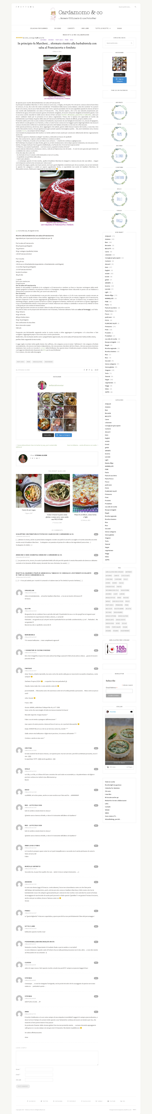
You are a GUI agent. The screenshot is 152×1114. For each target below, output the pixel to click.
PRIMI (28, 361)
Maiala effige (109, 295)
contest (42, 348)
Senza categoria (110, 364)
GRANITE (108, 283)
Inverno (51, 40)
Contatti (71, 28)
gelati (107, 280)
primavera (119, 605)
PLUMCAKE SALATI (111, 323)
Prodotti (108, 333)
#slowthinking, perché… (113, 819)
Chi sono (57, 28)
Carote (116, 575)
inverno (108, 594)
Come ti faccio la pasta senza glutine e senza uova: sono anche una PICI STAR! (57, 517)
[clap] (108, 767)
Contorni (108, 261)
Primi (66, 40)
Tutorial (107, 376)
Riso (71, 40)
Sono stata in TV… (111, 816)
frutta (119, 586)
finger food (110, 586)
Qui (17, 231)
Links (106, 804)
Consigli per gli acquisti (112, 258)
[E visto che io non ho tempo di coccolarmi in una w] (70, 398)
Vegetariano (49, 361)
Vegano (115, 631)
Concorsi (109, 579)
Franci (27, 911)
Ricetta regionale (111, 348)
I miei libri (85, 28)
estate (107, 273)
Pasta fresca (109, 311)
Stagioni (107, 370)
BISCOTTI (108, 249)
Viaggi (107, 386)
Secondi (107, 361)
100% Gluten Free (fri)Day (114, 572)
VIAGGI (119, 28)
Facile (121, 583)
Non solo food (118, 601)
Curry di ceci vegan (28, 510)
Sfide (118, 623)
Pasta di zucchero (111, 308)
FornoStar (113, 712)
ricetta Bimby (119, 608)
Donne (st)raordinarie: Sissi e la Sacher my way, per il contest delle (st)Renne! (36, 446)
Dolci (106, 267)
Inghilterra (125, 590)
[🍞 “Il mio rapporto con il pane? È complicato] (70, 425)
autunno (109, 575)
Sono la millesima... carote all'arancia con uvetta (82, 445)
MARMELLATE (109, 298)
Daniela (24, 131)
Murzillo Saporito (32, 866)
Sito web (18, 1080)
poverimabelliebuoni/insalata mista (39, 942)
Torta (106, 373)
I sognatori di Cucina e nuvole (37, 650)
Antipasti (108, 236)
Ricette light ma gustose (113, 785)
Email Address (111, 688)
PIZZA (107, 320)
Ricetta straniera (110, 351)
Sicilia (124, 623)
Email (18, 1075)
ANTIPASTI (129, 572)
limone (122, 594)
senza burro (118, 612)
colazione (108, 255)
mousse (126, 597)
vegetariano (109, 383)
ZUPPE (107, 392)
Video (107, 389)
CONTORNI (118, 579)
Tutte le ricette (102, 28)
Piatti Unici (20, 361)
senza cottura (111, 616)
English (107, 270)
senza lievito (120, 619)
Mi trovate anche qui (112, 797)
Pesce (107, 314)
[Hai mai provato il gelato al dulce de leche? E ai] (44, 398)
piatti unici (59, 40)
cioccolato (125, 575)
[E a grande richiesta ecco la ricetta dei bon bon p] (44, 411)
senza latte (110, 619)
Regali (107, 345)
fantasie (28, 668)
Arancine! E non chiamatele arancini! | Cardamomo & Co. (39, 555)
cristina (28, 748)
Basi (106, 242)
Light (106, 292)
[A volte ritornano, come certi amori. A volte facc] (57, 411)
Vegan (107, 380)
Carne (107, 252)
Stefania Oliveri (24, 370)
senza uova (110, 623)
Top (134, 1109)
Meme (119, 597)
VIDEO (107, 813)
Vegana (108, 631)
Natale (108, 601)
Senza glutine (37, 361)
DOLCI (126, 579)
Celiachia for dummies (39, 28)
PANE (106, 302)
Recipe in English (110, 342)
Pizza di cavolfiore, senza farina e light (85, 516)
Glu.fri (28, 609)
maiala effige (110, 597)
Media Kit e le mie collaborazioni (76, 35)
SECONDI (108, 612)
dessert (107, 264)
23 (95, 370)
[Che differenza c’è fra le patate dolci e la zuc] (44, 425)
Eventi (107, 277)
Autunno (44, 40)
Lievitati (107, 289)
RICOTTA (128, 608)
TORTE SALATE (116, 627)
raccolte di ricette (111, 339)
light (115, 594)
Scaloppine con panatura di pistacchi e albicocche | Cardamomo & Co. (45, 534)
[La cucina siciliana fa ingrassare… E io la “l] (57, 398)
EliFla (44, 350)
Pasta (107, 305)
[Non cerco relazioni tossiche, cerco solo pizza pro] (57, 425)
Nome (18, 1069)
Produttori (108, 336)
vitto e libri (30, 926)
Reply (96, 534)
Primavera (108, 327)
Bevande (108, 245)
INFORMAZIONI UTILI (112, 590)
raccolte (109, 608)
